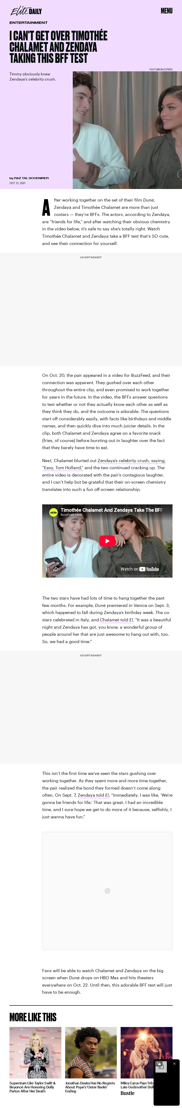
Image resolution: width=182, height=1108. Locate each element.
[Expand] (159, 1063)
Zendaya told (93, 795)
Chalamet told (116, 619)
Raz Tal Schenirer (31, 178)
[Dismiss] (174, 1063)
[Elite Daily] (26, 11)
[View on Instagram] (107, 891)
